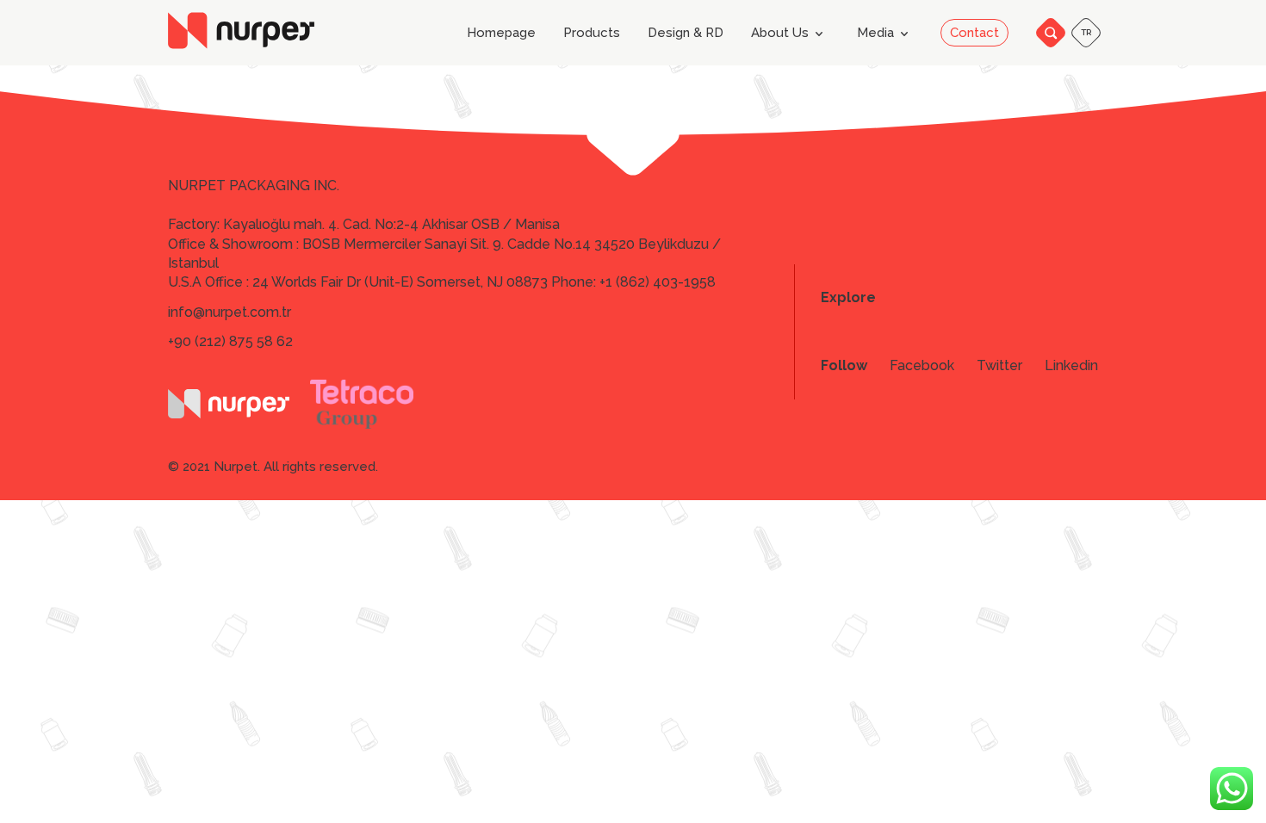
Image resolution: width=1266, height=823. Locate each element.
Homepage (501, 33)
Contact (974, 32)
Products (591, 33)
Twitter (999, 366)
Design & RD (685, 33)
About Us (780, 32)
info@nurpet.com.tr (229, 312)
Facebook (922, 366)
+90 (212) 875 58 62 (230, 341)
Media (875, 32)
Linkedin (1071, 366)
